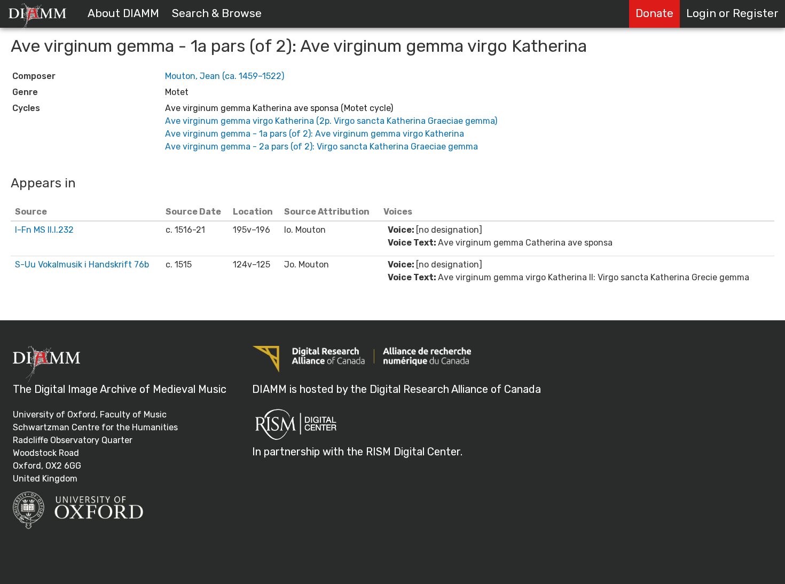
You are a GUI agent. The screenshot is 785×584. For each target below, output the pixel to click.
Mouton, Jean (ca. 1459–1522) (224, 76)
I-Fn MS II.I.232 (44, 230)
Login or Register (732, 13)
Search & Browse (217, 13)
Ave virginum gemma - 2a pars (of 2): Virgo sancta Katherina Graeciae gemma (321, 146)
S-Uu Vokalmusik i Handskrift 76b (82, 264)
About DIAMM (123, 13)
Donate (654, 13)
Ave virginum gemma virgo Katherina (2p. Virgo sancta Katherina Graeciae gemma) (331, 121)
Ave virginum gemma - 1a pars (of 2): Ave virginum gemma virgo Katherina (314, 134)
